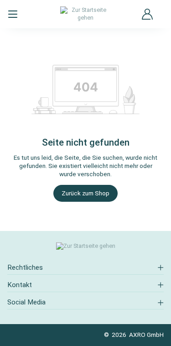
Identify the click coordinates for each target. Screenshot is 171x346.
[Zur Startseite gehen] (85, 13)
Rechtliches (25, 267)
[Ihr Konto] (147, 14)
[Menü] (13, 14)
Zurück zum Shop (85, 193)
